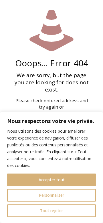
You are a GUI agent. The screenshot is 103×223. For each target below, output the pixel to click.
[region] (51, 167)
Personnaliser (51, 195)
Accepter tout (52, 179)
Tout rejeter (51, 210)
